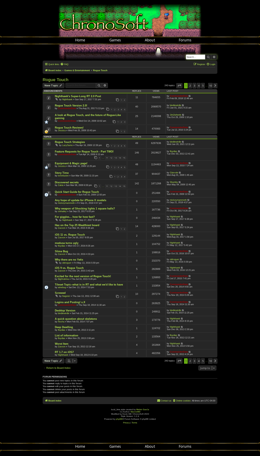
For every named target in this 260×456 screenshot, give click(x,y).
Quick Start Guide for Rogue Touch (77, 191)
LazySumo (67, 145)
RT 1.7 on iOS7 (64, 352)
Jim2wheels (175, 115)
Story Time (62, 172)
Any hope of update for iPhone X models (80, 200)
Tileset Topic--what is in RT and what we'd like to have (89, 284)
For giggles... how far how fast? (75, 216)
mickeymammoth (66, 203)
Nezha (61, 321)
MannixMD (135, 412)
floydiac (173, 151)
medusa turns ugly (66, 243)
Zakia (60, 185)
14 (120, 158)
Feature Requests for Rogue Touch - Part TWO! (84, 151)
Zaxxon (61, 228)
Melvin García (142, 409)
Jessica (62, 130)
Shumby (174, 182)
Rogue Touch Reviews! (69, 127)
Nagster (66, 296)
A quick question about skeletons (76, 318)
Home (80, 40)
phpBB (119, 419)
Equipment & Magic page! (71, 163)
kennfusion (63, 175)
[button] (179, 85)
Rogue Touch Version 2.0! (71, 105)
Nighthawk (67, 99)
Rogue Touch (55, 79)
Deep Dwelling (64, 327)
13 (116, 158)
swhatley (62, 211)
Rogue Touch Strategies (70, 142)
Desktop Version (65, 310)
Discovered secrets (67, 182)
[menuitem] (64, 64)
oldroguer (67, 263)
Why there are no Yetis (69, 259)
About (150, 40)
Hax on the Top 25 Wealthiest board (77, 225)
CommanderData (179, 96)
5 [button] (203, 85)
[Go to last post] (189, 96)
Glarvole (174, 172)
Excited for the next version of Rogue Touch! (83, 276)
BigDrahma (63, 279)
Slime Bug (61, 251)
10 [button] (210, 85)
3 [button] (194, 85)
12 (111, 158)
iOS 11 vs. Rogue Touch (70, 234)
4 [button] (198, 85)
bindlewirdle (175, 105)
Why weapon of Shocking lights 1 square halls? (85, 208)
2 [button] (190, 85)
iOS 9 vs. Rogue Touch (69, 267)
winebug (62, 287)
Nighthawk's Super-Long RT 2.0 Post (78, 96)
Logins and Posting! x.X (70, 302)
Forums (185, 40)
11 (107, 158)
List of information (66, 335)
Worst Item (61, 343)
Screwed (60, 292)
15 (124, 158)
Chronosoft (130, 18)
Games (115, 40)
